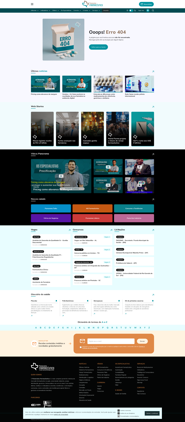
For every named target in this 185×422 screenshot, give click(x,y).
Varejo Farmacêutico (85, 372)
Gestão (117, 380)
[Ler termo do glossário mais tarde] (56, 301)
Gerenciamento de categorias (124, 377)
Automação (118, 370)
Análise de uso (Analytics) (127, 413)
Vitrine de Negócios (51, 218)
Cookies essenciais (125, 410)
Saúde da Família (120, 394)
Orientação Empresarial (86, 395)
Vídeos (54, 10)
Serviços (95, 10)
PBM (116, 385)
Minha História (83, 392)
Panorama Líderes (92, 218)
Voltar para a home (98, 47)
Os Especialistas (66, 10)
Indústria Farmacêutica (86, 370)
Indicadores (44, 10)
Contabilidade (119, 372)
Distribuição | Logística (86, 377)
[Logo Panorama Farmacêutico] (92, 4)
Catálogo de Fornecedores (145, 372)
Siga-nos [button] (141, 10)
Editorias (33, 10)
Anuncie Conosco (142, 377)
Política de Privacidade (37, 419)
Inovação (82, 385)
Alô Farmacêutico (92, 208)
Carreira (76, 10)
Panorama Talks (51, 208)
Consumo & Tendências (104, 370)
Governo (81, 398)
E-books (85, 10)
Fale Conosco (141, 394)
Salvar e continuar (152, 413)
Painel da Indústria (134, 218)
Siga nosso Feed (142, 380)
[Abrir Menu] (43, 4)
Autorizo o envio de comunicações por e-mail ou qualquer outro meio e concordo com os (113, 347)
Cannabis (82, 387)
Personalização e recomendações (129, 416)
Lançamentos (83, 382)
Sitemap (139, 382)
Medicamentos (83, 375)
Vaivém (99, 386)
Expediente (140, 391)
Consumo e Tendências (134, 208)
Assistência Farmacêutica (123, 367)
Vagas (99, 388)
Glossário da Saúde (85, 400)
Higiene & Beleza (84, 380)
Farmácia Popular (120, 375)
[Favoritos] (147, 10)
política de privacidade (61, 414)
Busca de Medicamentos (145, 367)
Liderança (118, 382)
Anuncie (106, 10)
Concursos (100, 391)
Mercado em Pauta (85, 390)
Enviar (142, 341)
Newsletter (140, 375)
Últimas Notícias (84, 367)
